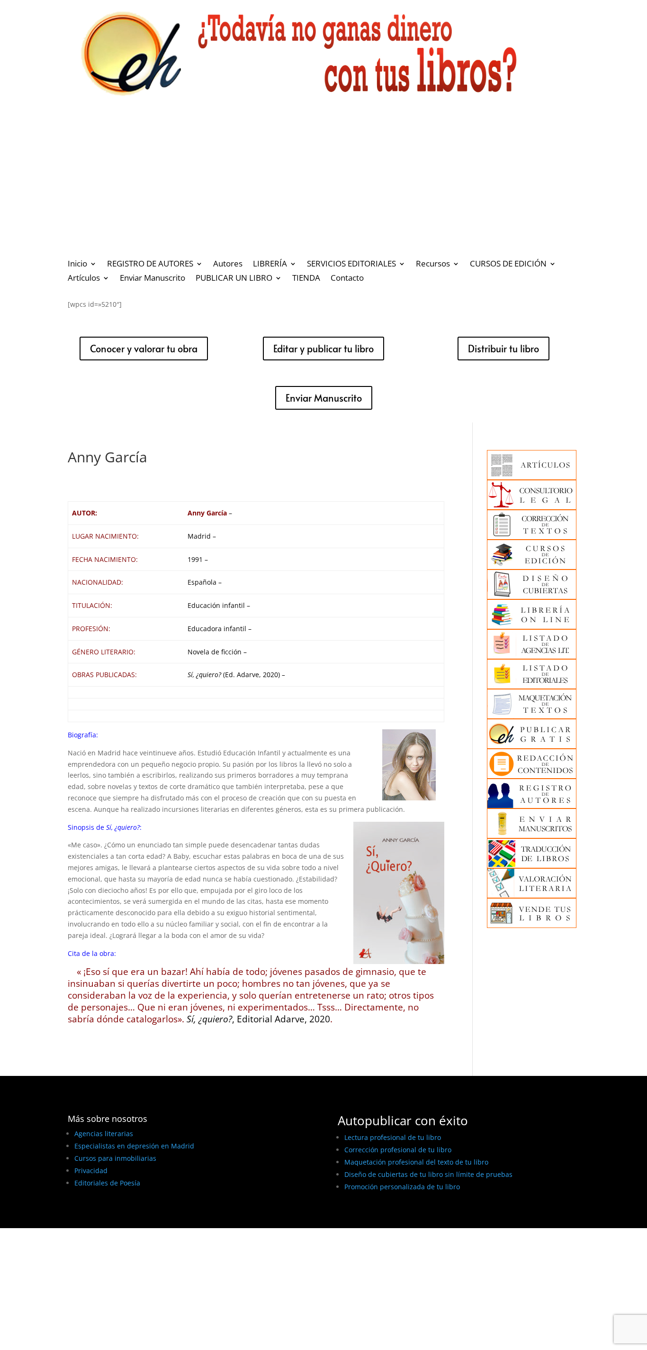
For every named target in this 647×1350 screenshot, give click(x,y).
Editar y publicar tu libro (323, 348)
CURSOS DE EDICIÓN (508, 264)
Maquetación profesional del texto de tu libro (416, 1161)
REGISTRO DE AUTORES (150, 264)
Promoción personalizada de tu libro (402, 1186)
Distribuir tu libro (503, 348)
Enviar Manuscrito (152, 279)
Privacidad (91, 1170)
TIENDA (306, 279)
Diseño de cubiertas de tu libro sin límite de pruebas (428, 1174)
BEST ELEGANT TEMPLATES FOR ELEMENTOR (138, 1217)
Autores (228, 264)
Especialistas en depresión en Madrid (134, 1145)
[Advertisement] (323, 183)
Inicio (77, 264)
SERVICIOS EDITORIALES (351, 264)
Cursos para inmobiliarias (115, 1158)
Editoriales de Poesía (107, 1182)
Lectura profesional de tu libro (392, 1137)
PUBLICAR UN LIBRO (234, 279)
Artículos (84, 279)
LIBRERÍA (270, 264)
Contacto (347, 279)
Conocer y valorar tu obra (144, 348)
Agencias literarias (103, 1133)
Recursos (433, 264)
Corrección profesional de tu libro (397, 1149)
